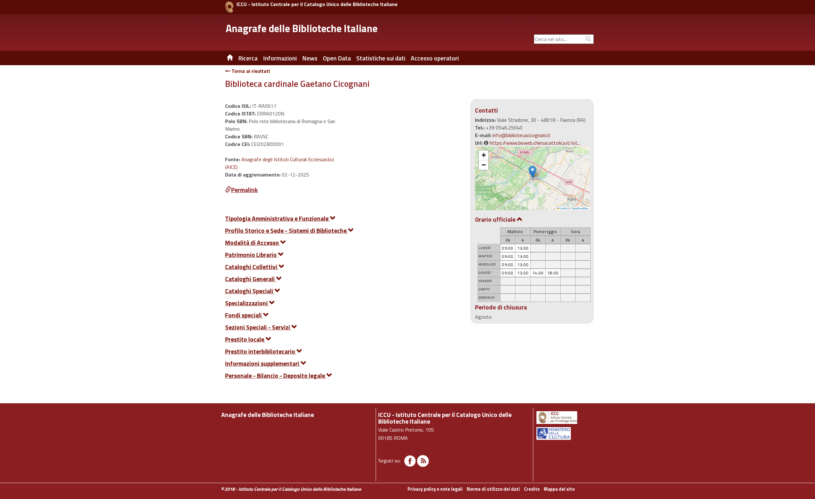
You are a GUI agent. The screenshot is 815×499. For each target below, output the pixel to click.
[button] (532, 171)
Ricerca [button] (248, 58)
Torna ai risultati (250, 71)
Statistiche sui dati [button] (380, 58)
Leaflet (563, 208)
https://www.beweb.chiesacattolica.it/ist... (535, 143)
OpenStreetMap (579, 208)
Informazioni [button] (280, 58)
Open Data (337, 58)
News (309, 58)
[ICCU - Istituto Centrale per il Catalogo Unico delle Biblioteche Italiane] (229, 7)
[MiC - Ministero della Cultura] (564, 433)
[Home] (225, 58)
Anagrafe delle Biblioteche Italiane (302, 28)
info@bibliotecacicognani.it (521, 135)
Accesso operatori (435, 58)
